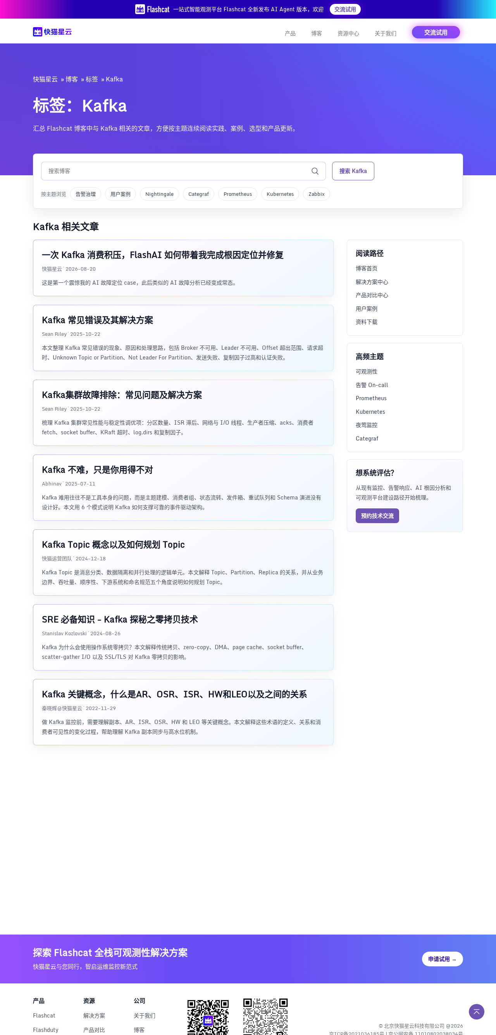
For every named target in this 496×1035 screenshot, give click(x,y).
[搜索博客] (315, 171)
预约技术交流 (377, 515)
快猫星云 (45, 79)
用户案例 (120, 194)
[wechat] (456, 1006)
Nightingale (159, 194)
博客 (316, 33)
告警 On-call (372, 384)
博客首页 (366, 268)
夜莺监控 (366, 424)
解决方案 (94, 1015)
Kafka (114, 79)
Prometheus (238, 194)
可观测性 (366, 370)
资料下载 (366, 321)
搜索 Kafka (353, 170)
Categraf (198, 194)
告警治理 (86, 194)
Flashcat (44, 1015)
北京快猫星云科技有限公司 (414, 1025)
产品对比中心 (372, 294)
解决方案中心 (372, 281)
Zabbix (316, 194)
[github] (439, 1006)
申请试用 (442, 958)
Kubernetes (280, 194)
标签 (92, 79)
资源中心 (348, 33)
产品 (290, 33)
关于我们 (385, 33)
